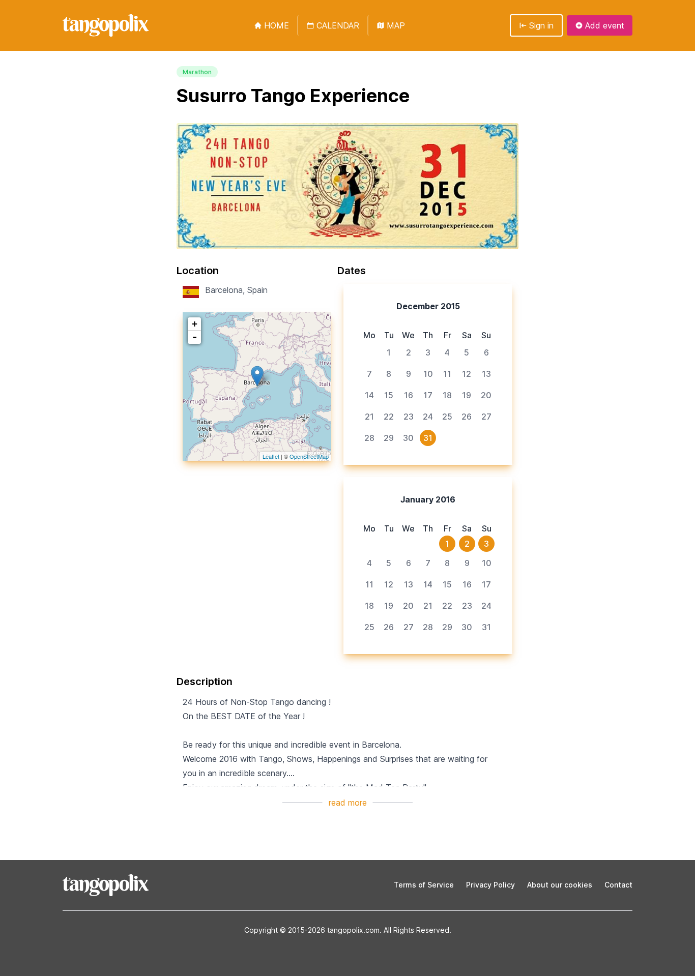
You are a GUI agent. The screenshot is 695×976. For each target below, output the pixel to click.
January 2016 (427, 499)
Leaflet (271, 456)
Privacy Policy (490, 884)
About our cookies (559, 884)
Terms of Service (424, 884)
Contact (618, 884)
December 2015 (428, 306)
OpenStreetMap (309, 456)
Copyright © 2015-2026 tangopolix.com (312, 930)
